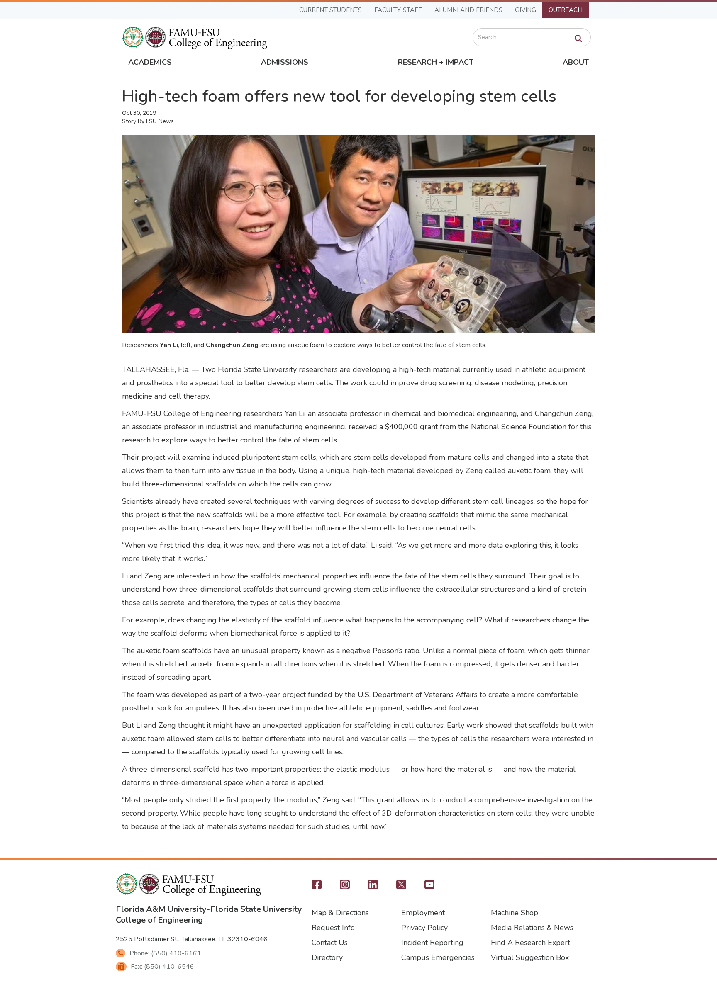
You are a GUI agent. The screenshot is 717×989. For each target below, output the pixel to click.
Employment (423, 913)
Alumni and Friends (468, 10)
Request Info (333, 928)
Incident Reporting (432, 943)
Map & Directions (340, 913)
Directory (327, 957)
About (576, 62)
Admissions (284, 62)
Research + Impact (435, 62)
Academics (150, 62)
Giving (525, 10)
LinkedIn (373, 887)
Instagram (345, 887)
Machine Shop (514, 913)
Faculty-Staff (398, 10)
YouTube (429, 887)
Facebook (317, 887)
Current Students (330, 10)
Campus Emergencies (438, 957)
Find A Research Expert (530, 943)
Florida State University (256, 909)
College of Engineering (159, 920)
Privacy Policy (424, 928)
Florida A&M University (161, 909)
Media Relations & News (532, 928)
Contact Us (330, 943)
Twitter (401, 887)
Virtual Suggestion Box (530, 957)
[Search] (578, 38)
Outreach (566, 10)
